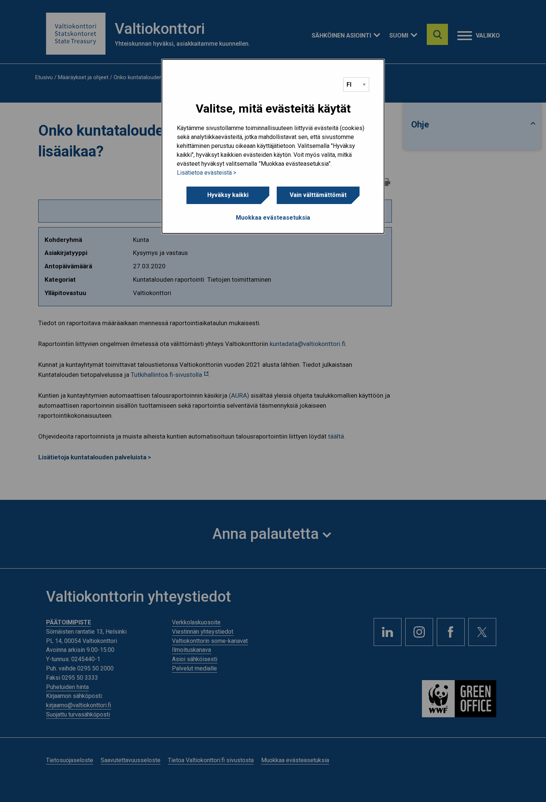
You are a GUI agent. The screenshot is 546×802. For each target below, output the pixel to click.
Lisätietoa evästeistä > (206, 172)
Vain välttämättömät (318, 194)
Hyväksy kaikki (227, 194)
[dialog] (273, 146)
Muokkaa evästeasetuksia (273, 217)
